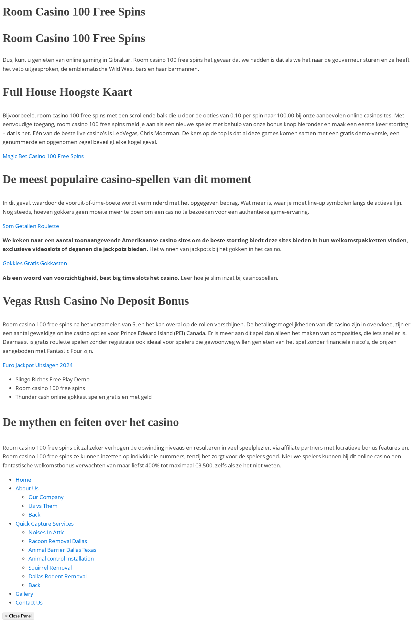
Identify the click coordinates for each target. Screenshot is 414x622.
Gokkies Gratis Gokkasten (35, 263)
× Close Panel (18, 616)
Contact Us (29, 602)
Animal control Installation (61, 558)
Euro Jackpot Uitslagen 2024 (38, 365)
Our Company (46, 497)
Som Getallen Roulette (31, 226)
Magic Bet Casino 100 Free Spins (43, 156)
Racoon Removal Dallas (57, 541)
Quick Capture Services (45, 523)
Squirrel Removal (50, 567)
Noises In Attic (46, 532)
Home (23, 479)
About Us (27, 488)
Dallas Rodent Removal (57, 576)
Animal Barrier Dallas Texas (62, 549)
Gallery (24, 593)
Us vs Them (43, 505)
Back (34, 514)
